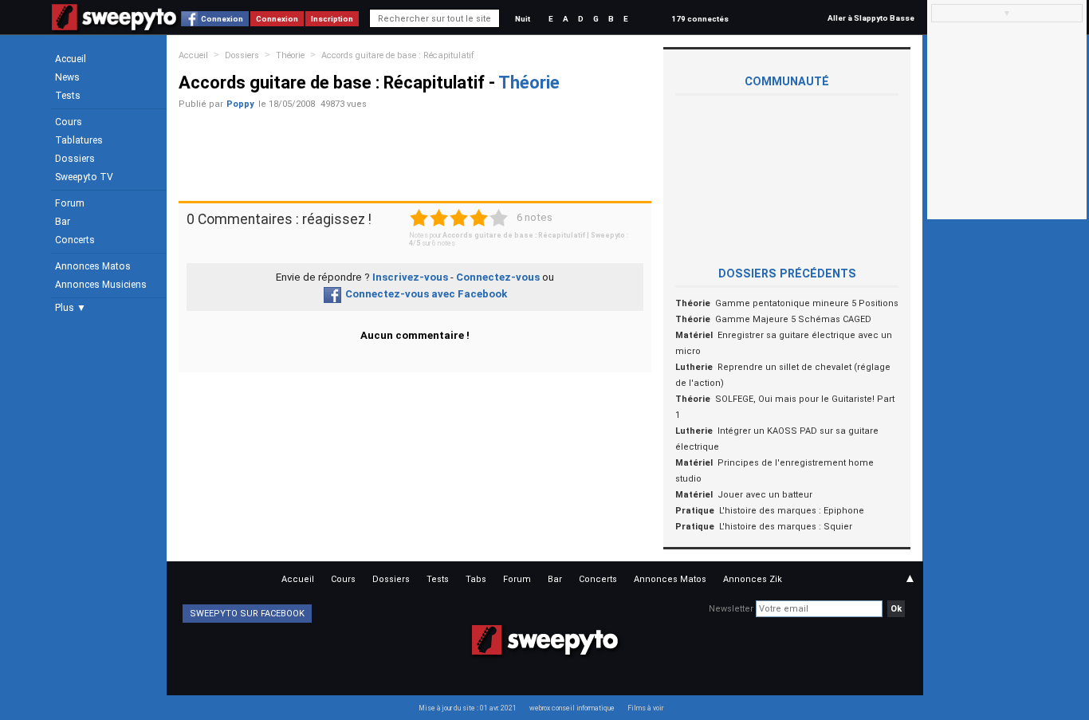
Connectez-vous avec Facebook (426, 294)
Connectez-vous (498, 277)
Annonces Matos (93, 266)
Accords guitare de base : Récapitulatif (397, 55)
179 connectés (700, 18)
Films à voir (645, 708)
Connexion (222, 18)
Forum (70, 203)
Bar (62, 221)
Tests (68, 95)
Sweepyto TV (84, 177)
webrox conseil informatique (572, 708)
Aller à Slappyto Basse (871, 18)
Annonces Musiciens (101, 284)
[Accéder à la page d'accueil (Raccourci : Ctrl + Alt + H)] (114, 25)
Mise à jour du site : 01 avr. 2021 (468, 708)
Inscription (332, 18)
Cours (68, 122)
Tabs (476, 579)
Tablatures (79, 140)
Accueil (70, 59)
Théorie (290, 55)
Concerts (75, 240)
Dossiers (75, 158)
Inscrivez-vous (410, 277)
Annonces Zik (752, 579)
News (67, 77)
